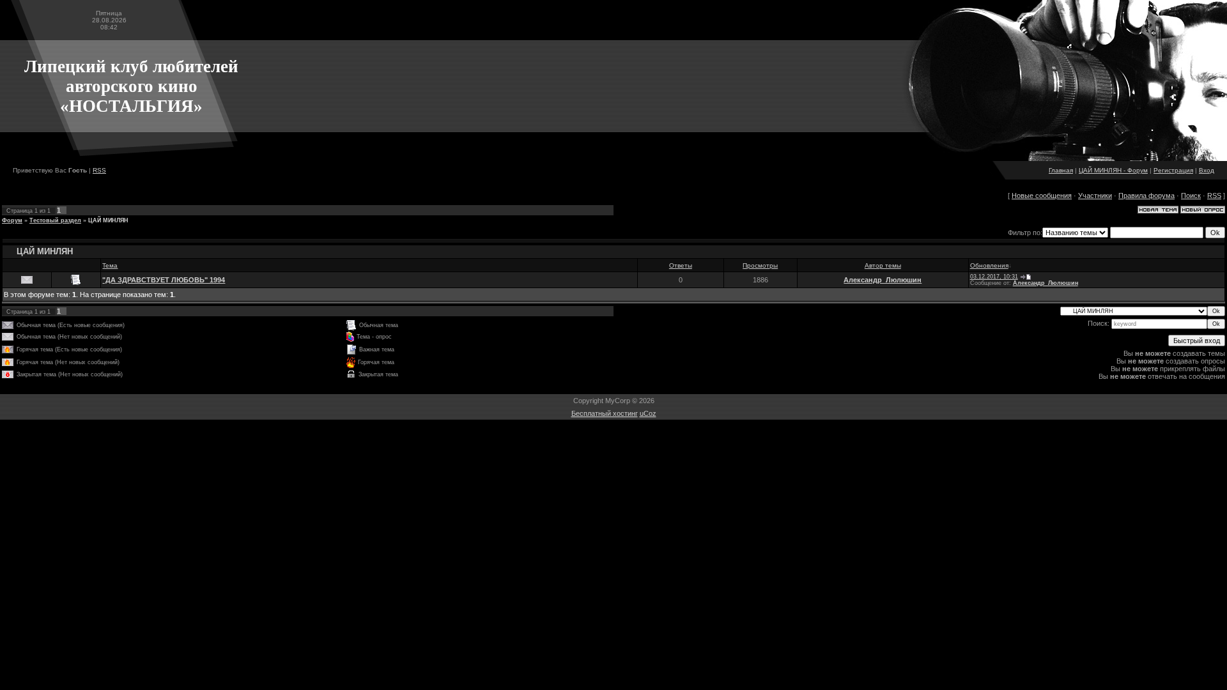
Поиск (1191, 195)
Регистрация (1173, 170)
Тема (110, 265)
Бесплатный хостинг (604, 413)
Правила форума (1146, 195)
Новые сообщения (1042, 195)
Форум (12, 220)
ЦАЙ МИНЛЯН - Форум (1113, 170)
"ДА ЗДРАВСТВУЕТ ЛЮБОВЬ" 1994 (163, 280)
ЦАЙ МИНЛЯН (108, 220)
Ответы (680, 265)
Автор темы (883, 265)
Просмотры (760, 265)
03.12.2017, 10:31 (994, 276)
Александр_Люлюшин (883, 280)
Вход (1206, 170)
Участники (1095, 195)
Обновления (989, 265)
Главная (1061, 170)
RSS (99, 170)
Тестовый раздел (55, 220)
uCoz (648, 413)
